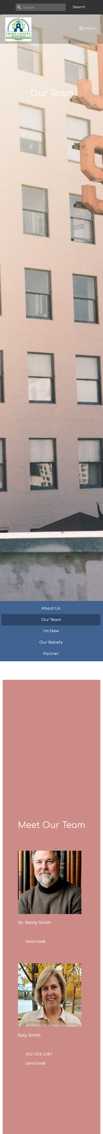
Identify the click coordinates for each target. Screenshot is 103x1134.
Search (79, 7)
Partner (51, 654)
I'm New (51, 631)
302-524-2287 (39, 1053)
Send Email (35, 941)
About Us (50, 608)
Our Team (51, 620)
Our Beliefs (51, 642)
